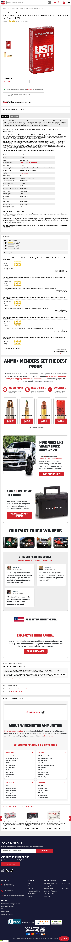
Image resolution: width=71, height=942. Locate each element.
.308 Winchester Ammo (45, 758)
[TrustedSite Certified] (56, 922)
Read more (48, 736)
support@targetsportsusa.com (14, 895)
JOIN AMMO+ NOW (52, 474)
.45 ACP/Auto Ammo (12, 758)
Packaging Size (8, 79)
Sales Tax (47, 896)
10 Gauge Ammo (11, 797)
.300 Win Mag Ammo (44, 777)
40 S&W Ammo (10, 763)
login (5, 103)
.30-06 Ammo (42, 767)
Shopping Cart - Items (68, 2)
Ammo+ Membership (50, 883)
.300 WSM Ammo (43, 772)
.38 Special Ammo (11, 770)
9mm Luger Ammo (11, 755)
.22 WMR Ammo (43, 788)
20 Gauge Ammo (11, 793)
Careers (30, 896)
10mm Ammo (24, 173)
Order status (66, 883)
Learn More (10, 864)
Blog (29, 883)
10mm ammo (9, 772)
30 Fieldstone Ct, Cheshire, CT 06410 (9, 885)
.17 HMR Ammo (42, 793)
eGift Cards (65, 888)
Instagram (2, 870)
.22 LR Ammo (42, 786)
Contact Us (31, 886)
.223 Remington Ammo (45, 755)
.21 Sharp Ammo (43, 797)
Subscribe (44, 851)
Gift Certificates (49, 893)
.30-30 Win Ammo (43, 774)
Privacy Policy (32, 893)
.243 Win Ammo (42, 760)
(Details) (29, 89)
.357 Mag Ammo (10, 765)
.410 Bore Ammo (11, 786)
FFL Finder (4, 909)
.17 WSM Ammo (42, 795)
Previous (1, 818)
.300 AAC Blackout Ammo (46, 765)
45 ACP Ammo (10, 774)
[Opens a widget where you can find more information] (64, 938)
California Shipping (7, 914)
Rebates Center (49, 888)
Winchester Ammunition (28, 163)
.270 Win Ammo (42, 770)
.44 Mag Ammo (10, 777)
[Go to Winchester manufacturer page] (35, 712)
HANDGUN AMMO (16, 692)
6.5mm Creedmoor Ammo (45, 763)
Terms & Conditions (34, 891)
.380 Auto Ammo (11, 760)
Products (55, 2)
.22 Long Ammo (43, 790)
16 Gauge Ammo (11, 790)
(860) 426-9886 (59, 2)
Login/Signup (64, 2)
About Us (30, 888)
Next (70, 818)
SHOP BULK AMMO (35, 651)
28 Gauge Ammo (11, 795)
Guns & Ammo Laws (7, 906)
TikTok (11, 870)
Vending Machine (49, 886)
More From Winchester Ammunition (18, 807)
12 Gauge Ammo (11, 788)
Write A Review (25, 21)
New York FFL (5, 911)
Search (49, 2)
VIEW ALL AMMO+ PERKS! (19, 515)
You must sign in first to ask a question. (15, 679)
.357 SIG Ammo (10, 767)
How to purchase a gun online (10, 904)
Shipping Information (51, 891)
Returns (64, 886)
